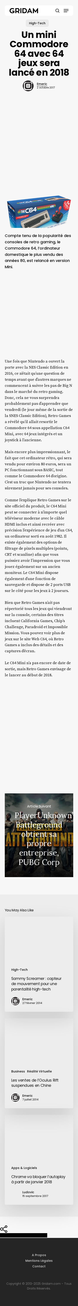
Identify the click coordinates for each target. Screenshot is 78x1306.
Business (18, 1071)
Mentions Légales (39, 1261)
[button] (66, 10)
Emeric (42, 84)
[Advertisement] (39, 150)
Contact (39, 1266)
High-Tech (37, 23)
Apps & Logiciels (24, 1168)
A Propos (39, 1255)
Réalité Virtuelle (39, 1071)
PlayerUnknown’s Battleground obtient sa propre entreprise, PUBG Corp (39, 835)
